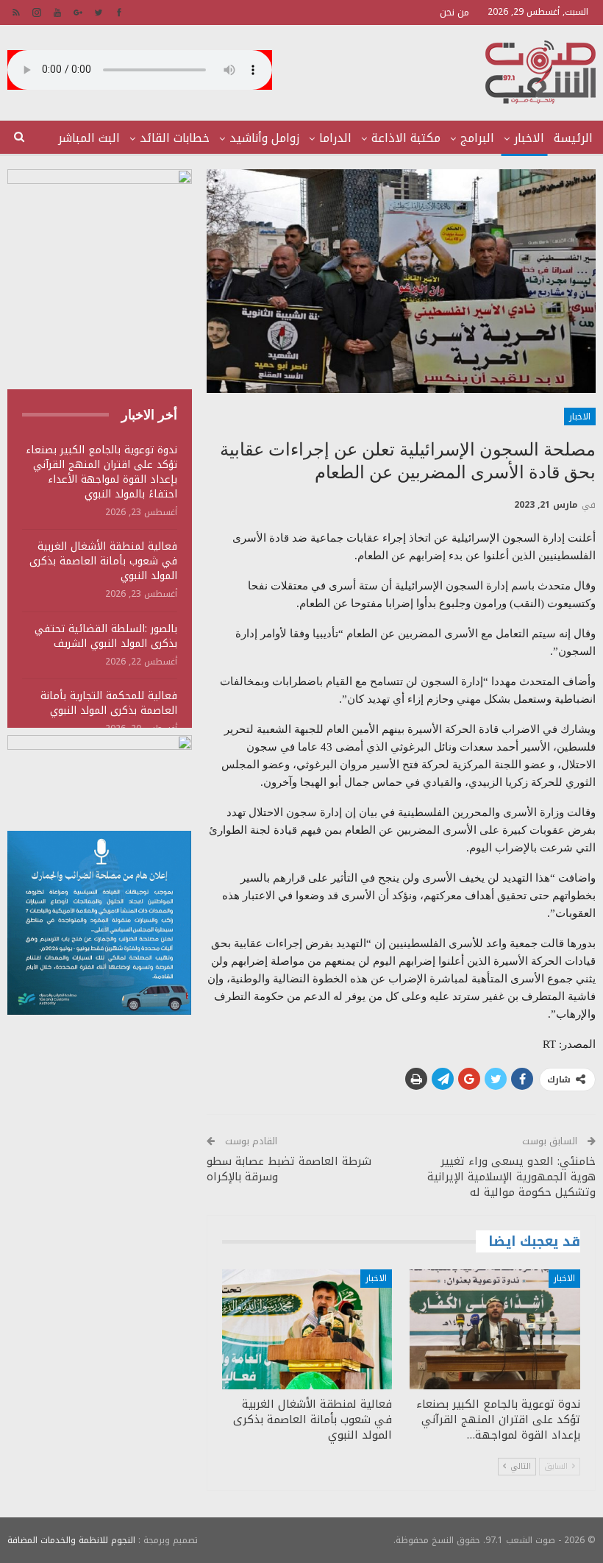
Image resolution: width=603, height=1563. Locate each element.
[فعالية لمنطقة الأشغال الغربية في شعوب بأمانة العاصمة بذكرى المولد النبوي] (307, 1329)
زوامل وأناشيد (264, 138)
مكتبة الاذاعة (405, 138)
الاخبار (529, 138)
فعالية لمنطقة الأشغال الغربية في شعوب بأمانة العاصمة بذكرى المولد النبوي (103, 561)
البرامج (477, 138)
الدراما (335, 138)
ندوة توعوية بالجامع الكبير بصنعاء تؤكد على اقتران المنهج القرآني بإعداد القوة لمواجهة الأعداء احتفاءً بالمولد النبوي (101, 472)
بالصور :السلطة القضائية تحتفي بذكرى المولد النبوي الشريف (106, 636)
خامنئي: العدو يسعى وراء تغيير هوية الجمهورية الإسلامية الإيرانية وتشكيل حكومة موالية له (511, 1176)
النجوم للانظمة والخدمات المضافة (71, 1540)
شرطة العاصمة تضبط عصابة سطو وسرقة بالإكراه (289, 1169)
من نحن (454, 12)
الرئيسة (573, 138)
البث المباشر (89, 138)
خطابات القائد (175, 138)
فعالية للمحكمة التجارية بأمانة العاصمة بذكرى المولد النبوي (108, 703)
